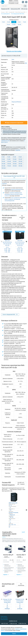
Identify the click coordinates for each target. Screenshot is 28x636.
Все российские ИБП (22, 217)
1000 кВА (4, 168)
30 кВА (8, 22)
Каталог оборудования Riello (9, 314)
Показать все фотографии (14, 51)
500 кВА (14, 163)
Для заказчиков (4, 618)
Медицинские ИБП (5, 9)
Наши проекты (4, 616)
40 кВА (3, 159)
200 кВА (9, 161)
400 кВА (3, 163)
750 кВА (9, 166)
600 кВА (3, 166)
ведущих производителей (16, 189)
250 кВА (14, 161)
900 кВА (20, 166)
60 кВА (19, 22)
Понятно (14, 633)
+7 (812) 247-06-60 (13, 623)
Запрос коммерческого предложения (14, 122)
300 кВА (20, 161)
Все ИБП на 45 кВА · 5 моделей (20, 483)
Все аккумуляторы (21, 584)
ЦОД (26, 63)
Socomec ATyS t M (21, 555)
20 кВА (14, 157)
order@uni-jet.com (5, 140)
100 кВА (14, 159)
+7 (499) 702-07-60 (22, 623)
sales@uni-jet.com (13, 621)
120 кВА (19, 24)
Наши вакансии (4, 619)
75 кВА (24, 22)
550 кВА (20, 163)
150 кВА (3, 161)
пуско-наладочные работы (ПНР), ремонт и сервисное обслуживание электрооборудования (15, 199)
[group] (14, 560)
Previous (1, 241)
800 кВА (15, 166)
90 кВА (8, 24)
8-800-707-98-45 (4, 623)
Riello (13, 59)
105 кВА (13, 24)
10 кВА (3, 157)
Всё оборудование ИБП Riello (17, 13)
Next (26, 241)
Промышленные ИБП (15, 9)
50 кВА (8, 159)
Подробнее (17, 150)
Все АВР (23, 532)
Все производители (5, 13)
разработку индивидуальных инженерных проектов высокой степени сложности (13, 194)
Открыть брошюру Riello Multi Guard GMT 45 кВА (14, 176)
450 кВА (9, 163)
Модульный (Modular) (16, 101)
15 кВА (3, 22)
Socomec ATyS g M (8, 555)
